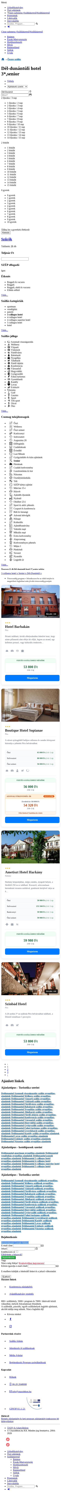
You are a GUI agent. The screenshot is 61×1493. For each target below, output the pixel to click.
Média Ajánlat (16, 1355)
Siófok (10, 50)
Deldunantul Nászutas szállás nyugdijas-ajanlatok (26, 1141)
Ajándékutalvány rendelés (21, 1294)
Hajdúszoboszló (14, 42)
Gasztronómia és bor (23, 471)
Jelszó (4, 1248)
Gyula (10, 53)
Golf (12, 392)
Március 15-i (19, 488)
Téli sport (15, 400)
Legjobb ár (18, 560)
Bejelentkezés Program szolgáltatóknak (27, 1362)
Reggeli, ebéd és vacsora (18, 287)
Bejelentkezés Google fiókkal (15, 1242)
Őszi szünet (18, 430)
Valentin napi (19, 529)
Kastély (14, 382)
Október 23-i (19, 501)
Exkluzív (14, 387)
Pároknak (18, 464)
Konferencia (16, 366)
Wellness (14, 344)
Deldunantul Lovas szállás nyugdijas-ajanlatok (24, 1136)
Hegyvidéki (16, 371)
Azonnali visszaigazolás (21, 342)
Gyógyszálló (16, 374)
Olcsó (13, 403)
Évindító (17, 450)
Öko (12, 406)
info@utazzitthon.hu (21, 1391)
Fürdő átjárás (16, 363)
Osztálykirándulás (21, 478)
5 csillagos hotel (14, 322)
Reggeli (10, 284)
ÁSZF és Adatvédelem (17, 1428)
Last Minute (19, 454)
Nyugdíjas (15, 358)
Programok (12, 15)
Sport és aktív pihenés (23, 505)
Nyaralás (17, 556)
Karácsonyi (18, 433)
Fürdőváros (16, 352)
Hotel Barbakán (17, 627)
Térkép (10, 81)
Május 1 (17, 546)
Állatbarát (15, 360)
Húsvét (16, 491)
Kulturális (18, 522)
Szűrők (6, 239)
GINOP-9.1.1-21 (17, 1409)
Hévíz (10, 44)
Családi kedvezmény (23, 467)
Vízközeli (15, 350)
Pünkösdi (17, 549)
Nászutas (11, 390)
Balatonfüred (13, 47)
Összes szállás (14, 59)
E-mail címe (6, 1245)
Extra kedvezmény (22, 536)
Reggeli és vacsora (16, 282)
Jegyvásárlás (13, 21)
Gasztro (14, 395)
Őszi (15, 423)
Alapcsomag (19, 539)
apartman (11, 306)
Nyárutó (17, 498)
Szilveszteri (18, 437)
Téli (15, 481)
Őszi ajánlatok (13, 10)
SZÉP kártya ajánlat (22, 484)
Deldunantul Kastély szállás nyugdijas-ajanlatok (35, 1133)
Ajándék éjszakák (21, 495)
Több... (4, 295)
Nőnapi (17, 519)
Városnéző (15, 368)
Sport (13, 398)
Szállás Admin (16, 1341)
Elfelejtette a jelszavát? (11, 1254)
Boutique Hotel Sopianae (24, 730)
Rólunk (12, 1377)
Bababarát (15, 355)
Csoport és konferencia (24, 508)
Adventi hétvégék (21, 515)
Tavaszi (17, 553)
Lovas (13, 384)
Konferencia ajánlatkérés (20, 1287)
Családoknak (19, 447)
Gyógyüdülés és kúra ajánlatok (27, 457)
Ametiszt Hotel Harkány (23, 872)
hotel (9, 325)
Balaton (10, 36)
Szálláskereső (43, 13)
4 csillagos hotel (14, 317)
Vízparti (14, 347)
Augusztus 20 (20, 440)
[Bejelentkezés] (8, 26)
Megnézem (32, 678)
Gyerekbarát (16, 379)
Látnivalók (12, 18)
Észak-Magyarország (17, 39)
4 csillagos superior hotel (18, 320)
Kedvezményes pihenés (24, 542)
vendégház (12, 309)
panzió (10, 312)
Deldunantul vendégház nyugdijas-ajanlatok (29, 1154)
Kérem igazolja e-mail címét (14, 1266)
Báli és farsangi (20, 512)
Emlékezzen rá (8, 1252)
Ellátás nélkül (13, 290)
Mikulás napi (19, 532)
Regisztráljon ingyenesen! (31, 1263)
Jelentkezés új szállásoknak (22, 1348)
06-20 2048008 (19, 1384)
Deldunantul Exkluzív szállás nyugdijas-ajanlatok (26, 1139)
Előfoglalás (18, 443)
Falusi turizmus (17, 376)
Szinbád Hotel (16, 1004)
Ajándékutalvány (15, 7)
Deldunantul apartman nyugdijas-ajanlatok (23, 1153)
